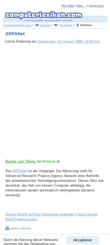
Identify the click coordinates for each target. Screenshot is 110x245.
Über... (80, 5)
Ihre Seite (68, 5)
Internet (45, 25)
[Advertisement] (55, 104)
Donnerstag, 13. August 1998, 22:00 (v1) (69, 41)
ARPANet (19, 171)
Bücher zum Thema (20, 161)
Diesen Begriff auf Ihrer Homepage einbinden (39, 214)
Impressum (96, 5)
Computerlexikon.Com (17, 25)
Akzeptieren (82, 240)
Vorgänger (65, 25)
